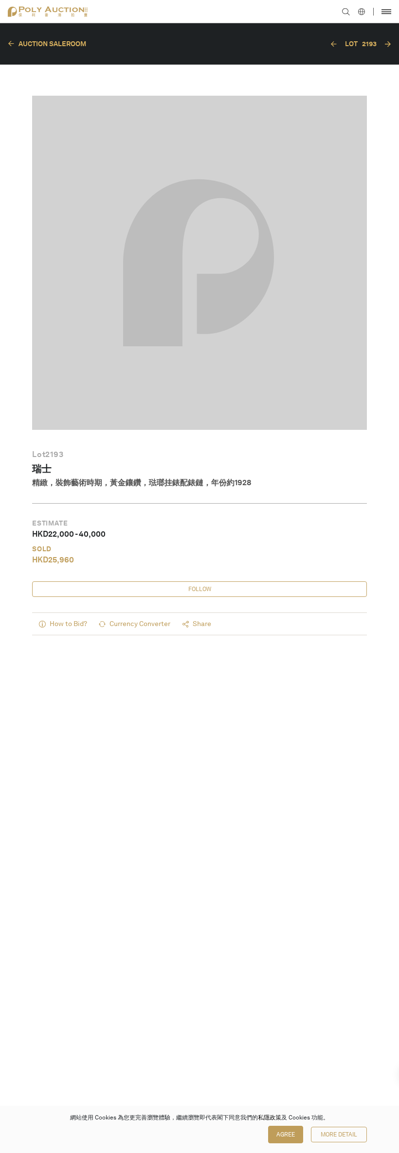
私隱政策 (269, 1117)
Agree (285, 1134)
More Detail (339, 1134)
